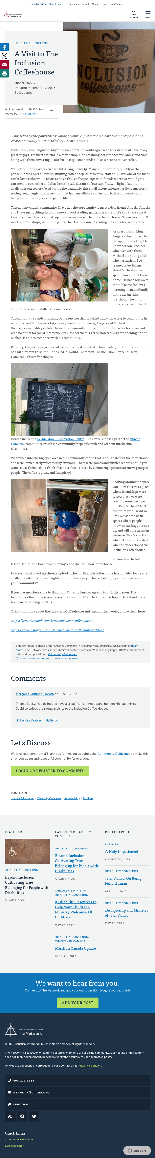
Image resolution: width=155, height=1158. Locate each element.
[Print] (4, 73)
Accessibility (72, 798)
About (85, 4)
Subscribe (74, 4)
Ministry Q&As (38, 4)
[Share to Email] (4, 64)
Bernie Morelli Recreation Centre (60, 438)
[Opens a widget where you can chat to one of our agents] (137, 1151)
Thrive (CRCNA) (27, 113)
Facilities (88, 798)
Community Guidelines (62, 654)
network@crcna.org (90, 1065)
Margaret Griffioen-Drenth (35, 694)
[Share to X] (4, 55)
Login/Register (117, 4)
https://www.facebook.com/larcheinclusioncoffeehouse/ (51, 620)
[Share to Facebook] (4, 47)
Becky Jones (23, 92)
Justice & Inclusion (22, 798)
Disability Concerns (31, 43)
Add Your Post (77, 1002)
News (95, 4)
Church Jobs (55, 4)
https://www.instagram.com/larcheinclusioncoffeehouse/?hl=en (57, 629)
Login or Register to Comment (50, 771)
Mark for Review (68, 658)
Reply (54, 720)
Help (103, 4)
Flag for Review (30, 720)
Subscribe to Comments (34, 658)
